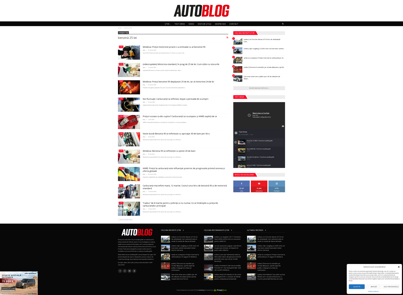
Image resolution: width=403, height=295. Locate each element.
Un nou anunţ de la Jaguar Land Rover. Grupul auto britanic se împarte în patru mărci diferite (228, 248)
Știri (121, 47)
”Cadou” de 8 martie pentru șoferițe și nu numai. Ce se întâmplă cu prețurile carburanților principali (180, 204)
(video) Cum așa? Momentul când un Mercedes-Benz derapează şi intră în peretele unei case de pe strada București (227, 257)
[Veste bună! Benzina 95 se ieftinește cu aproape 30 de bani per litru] (129, 139)
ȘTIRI (167, 24)
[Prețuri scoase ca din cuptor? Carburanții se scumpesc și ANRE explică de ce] (129, 122)
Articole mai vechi (126, 220)
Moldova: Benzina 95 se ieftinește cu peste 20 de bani (169, 150)
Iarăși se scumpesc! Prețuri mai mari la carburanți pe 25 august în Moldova (185, 255)
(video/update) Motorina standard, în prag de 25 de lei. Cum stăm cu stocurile (181, 64)
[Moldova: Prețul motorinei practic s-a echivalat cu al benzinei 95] (129, 53)
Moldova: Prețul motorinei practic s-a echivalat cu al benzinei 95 (174, 46)
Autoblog (201, 290)
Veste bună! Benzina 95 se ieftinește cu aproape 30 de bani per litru (176, 133)
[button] (399, 267)
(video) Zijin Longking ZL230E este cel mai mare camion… (264, 48)
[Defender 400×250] (19, 283)
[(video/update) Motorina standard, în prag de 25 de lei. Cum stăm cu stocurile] (129, 70)
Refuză (374, 287)
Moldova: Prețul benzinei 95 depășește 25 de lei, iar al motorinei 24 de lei (178, 81)
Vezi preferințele (391, 287)
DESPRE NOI (220, 24)
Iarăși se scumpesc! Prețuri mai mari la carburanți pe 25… (264, 58)
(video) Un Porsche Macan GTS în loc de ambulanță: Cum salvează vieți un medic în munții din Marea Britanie (184, 239)
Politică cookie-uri (373, 291)
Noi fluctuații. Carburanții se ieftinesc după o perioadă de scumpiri (175, 98)
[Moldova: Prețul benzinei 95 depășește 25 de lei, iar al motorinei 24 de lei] (129, 87)
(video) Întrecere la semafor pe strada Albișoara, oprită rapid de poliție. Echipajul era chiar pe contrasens (183, 266)
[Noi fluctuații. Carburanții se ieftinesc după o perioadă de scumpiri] (129, 105)
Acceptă (356, 287)
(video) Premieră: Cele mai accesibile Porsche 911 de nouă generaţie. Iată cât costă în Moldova (227, 267)
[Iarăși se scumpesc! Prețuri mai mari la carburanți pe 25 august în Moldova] (237, 60)
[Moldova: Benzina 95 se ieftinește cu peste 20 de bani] (129, 157)
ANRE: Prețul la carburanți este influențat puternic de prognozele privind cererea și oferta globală (184, 169)
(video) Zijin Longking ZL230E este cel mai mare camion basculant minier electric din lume (185, 248)
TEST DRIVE (179, 24)
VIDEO (191, 24)
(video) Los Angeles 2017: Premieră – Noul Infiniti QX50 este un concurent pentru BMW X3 (228, 239)
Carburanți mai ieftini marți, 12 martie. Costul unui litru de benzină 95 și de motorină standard (185, 187)
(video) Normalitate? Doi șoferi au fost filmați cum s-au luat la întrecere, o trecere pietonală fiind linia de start (271, 276)
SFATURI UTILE (204, 24)
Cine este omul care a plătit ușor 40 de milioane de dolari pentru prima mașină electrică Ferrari (184, 276)
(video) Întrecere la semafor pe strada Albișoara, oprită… (264, 67)
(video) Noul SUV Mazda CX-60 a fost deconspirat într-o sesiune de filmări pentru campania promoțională (227, 276)
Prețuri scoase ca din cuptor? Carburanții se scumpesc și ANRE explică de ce (180, 116)
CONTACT (233, 24)
